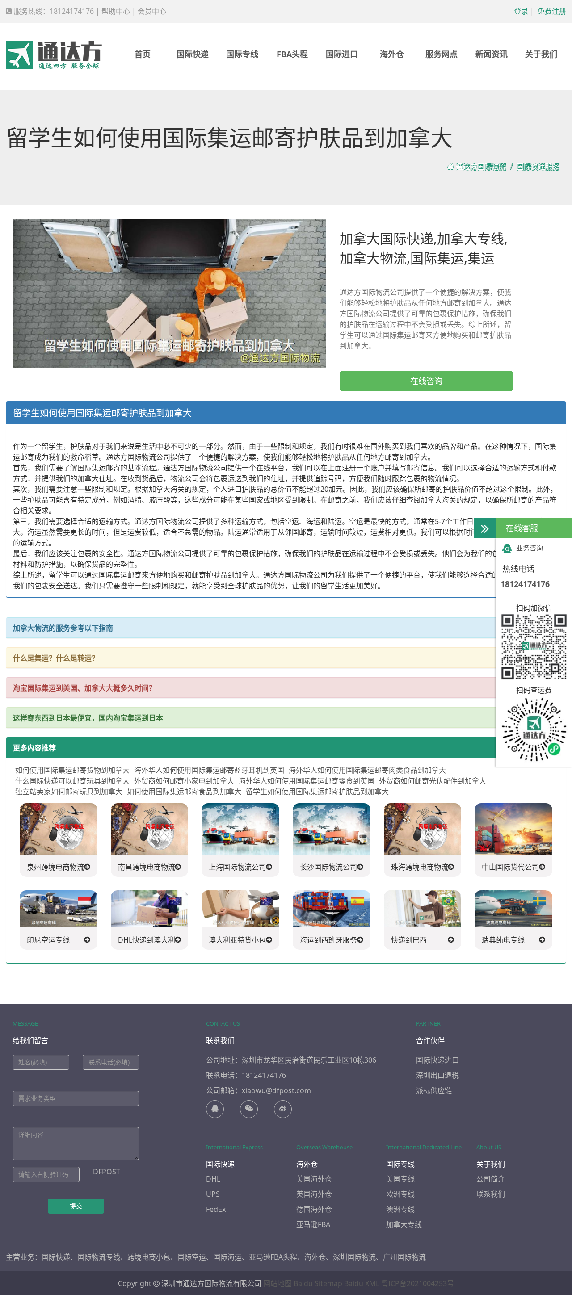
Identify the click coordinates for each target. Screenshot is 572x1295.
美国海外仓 (314, 1179)
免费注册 (551, 11)
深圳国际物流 (354, 1257)
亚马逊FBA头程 (273, 1257)
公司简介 (490, 1179)
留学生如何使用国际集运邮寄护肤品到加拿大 (317, 791)
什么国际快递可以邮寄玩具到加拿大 (72, 781)
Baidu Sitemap (318, 1283)
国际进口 (342, 54)
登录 (520, 11)
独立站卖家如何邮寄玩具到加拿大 (68, 791)
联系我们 (490, 1194)
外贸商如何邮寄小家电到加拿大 (184, 781)
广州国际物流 (404, 1257)
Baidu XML (361, 1283)
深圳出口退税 (437, 1075)
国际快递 (193, 54)
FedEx (216, 1209)
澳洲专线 (400, 1209)
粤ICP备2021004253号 (417, 1283)
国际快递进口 (437, 1060)
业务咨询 (529, 547)
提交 (76, 1206)
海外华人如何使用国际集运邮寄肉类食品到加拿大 (367, 770)
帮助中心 (115, 11)
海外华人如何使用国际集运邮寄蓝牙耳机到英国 (209, 770)
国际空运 (191, 1257)
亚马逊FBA (313, 1224)
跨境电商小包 (148, 1257)
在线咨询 (426, 381)
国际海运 (227, 1257)
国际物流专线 (98, 1257)
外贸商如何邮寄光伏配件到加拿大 (432, 781)
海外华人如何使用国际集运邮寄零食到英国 (306, 781)
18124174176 (525, 583)
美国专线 (400, 1179)
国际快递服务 (538, 167)
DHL (213, 1179)
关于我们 (541, 54)
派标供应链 (434, 1090)
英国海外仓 (314, 1194)
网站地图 (277, 1283)
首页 (143, 54)
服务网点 (441, 54)
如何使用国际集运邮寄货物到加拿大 (72, 770)
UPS (213, 1194)
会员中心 (152, 11)
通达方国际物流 (481, 167)
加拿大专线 (404, 1224)
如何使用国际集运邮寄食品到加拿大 (184, 791)
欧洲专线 (400, 1194)
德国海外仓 (314, 1209)
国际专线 (242, 54)
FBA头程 (292, 54)
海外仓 (392, 54)
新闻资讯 (491, 54)
